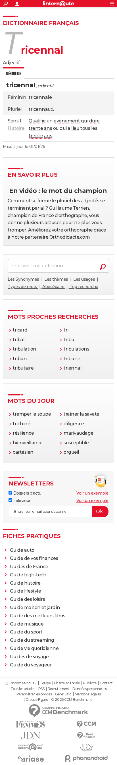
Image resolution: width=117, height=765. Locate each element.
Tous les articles (23, 689)
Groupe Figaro (37, 700)
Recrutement (58, 689)
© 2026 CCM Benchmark (71, 700)
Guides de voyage (29, 656)
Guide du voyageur (31, 665)
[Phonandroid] (86, 758)
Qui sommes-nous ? (21, 683)
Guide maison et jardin (35, 607)
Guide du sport (26, 632)
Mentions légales (88, 694)
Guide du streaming (32, 640)
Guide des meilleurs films (37, 615)
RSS (41, 689)
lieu (75, 128)
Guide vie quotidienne (34, 648)
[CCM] (86, 724)
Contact (106, 683)
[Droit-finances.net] (86, 735)
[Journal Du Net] (30, 735)
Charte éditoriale (67, 683)
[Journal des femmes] (30, 724)
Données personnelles (89, 689)
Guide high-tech (28, 575)
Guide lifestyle (25, 591)
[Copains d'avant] (30, 747)
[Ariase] (30, 758)
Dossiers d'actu (26, 493)
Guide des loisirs (27, 599)
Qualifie (37, 121)
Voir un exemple (92, 493)
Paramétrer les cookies (34, 694)
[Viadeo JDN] (86, 747)
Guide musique (27, 624)
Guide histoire (25, 583)
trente (36, 128)
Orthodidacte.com (69, 237)
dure (94, 121)
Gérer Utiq (63, 694)
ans (48, 128)
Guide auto (22, 550)
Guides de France (29, 566)
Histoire (16, 128)
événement (67, 121)
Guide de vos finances (34, 558)
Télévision (22, 500)
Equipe (45, 683)
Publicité (90, 683)
